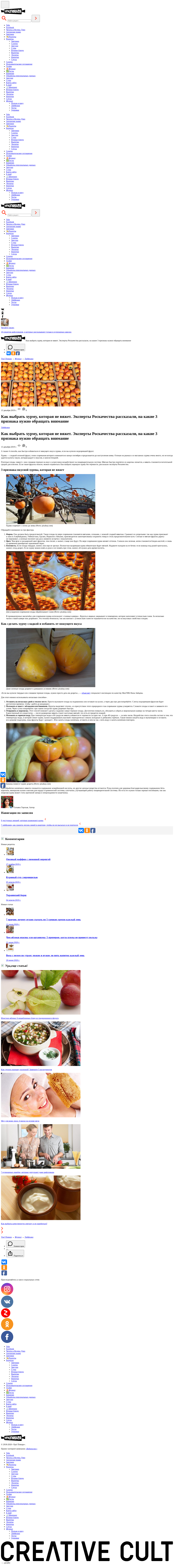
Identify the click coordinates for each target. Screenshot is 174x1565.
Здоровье (15, 110)
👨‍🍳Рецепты (11, 37)
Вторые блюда (17, 50)
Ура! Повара (6, 359)
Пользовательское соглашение (19, 64)
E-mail (8, 85)
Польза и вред (17, 103)
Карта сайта (11, 83)
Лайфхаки (15, 106)
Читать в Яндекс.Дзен (15, 30)
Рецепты (10, 39)
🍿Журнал (10, 69)
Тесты (13, 108)
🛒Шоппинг (11, 87)
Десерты (15, 55)
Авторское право (13, 32)
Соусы (14, 59)
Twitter (9, 66)
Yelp (8, 25)
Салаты (14, 43)
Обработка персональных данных (21, 76)
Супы (13, 48)
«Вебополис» (31, 1449)
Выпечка (15, 53)
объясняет (86, 693)
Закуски (14, 46)
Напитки (15, 57)
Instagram (10, 73)
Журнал (9, 101)
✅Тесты (10, 71)
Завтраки (10, 34)
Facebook (10, 27)
